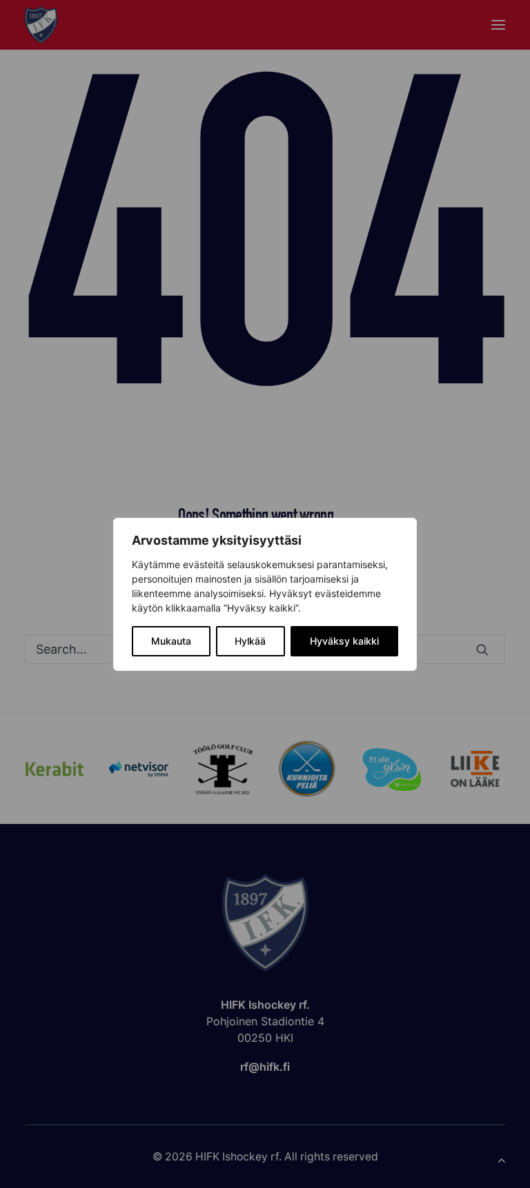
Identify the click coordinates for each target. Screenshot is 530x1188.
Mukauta (171, 641)
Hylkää (250, 641)
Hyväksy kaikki (344, 641)
